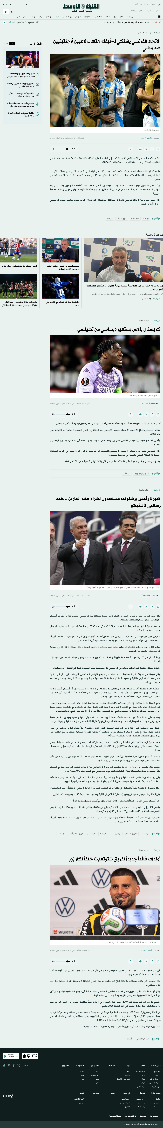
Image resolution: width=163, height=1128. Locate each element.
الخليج (156, 1075)
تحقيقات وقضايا (125, 1103)
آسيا (143, 1079)
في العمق (48, 17)
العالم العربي (156, 1072)
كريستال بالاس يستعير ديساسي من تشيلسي (118, 329)
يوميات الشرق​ (67, 17)
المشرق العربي (154, 1083)
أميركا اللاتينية (141, 1087)
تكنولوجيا (78, 17)
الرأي (115, 17)
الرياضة (57, 17)
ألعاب (24, 17)
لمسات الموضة (156, 1107)
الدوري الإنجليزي (141, 473)
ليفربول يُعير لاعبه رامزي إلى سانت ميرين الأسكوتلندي (20, 85)
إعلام (97, 1083)
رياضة (146, 218)
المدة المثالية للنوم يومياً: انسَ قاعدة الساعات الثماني (128, 22)
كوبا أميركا (121, 218)
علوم (82, 1075)
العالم (121, 17)
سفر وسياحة (156, 1103)
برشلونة (145, 833)
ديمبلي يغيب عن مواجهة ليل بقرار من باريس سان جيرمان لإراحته (20, 104)
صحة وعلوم (87, 17)
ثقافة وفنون (98, 17)
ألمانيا (129, 1038)
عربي (159, 4)
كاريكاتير (127, 1075)
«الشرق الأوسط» (146, 138)
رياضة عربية (141, 1103)
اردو (141, 4)
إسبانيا (61, 833)
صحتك (82, 1072)
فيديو (40, 17)
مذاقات (158, 1099)
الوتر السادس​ (95, 1075)
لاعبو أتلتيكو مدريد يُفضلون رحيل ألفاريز (19, 266)
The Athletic (146, 595)
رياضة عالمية (142, 33)
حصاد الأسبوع (125, 1099)
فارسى (136, 4)
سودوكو (81, 1103)
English (153, 4)
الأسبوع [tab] (6, 43)
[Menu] (159, 16)
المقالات (128, 1072)
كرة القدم (135, 218)
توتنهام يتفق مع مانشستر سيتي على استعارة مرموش (21, 95)
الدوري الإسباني (130, 833)
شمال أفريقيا (154, 1079)
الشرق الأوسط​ (130, 17)
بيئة (83, 1079)
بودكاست (33, 17)
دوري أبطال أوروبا (75, 833)
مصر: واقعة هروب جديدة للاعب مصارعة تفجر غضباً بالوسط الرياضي (21, 75)
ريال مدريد (115, 833)
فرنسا (110, 218)
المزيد (18, 17)
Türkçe (146, 4)
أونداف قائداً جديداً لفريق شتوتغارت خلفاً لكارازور (114, 859)
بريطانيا (126, 473)
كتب (97, 1072)
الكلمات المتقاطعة (78, 1099)
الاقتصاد (108, 17)
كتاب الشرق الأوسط (123, 1079)
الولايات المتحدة (140, 1072)
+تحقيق (127, 1107)
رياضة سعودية (140, 1099)
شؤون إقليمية (156, 1087)
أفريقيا (143, 1083)
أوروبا (143, 1075)
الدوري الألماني (142, 1038)
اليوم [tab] (12, 43)
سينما (97, 1079)
